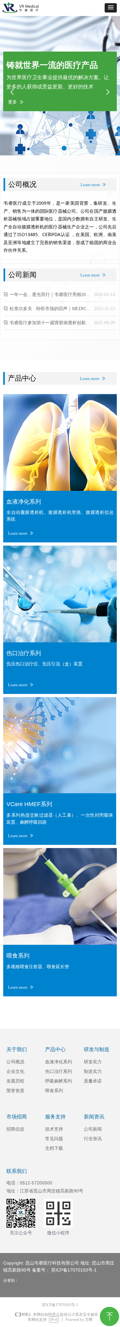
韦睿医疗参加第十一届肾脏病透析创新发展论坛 (50, 322)
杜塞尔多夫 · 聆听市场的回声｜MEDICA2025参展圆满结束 (50, 308)
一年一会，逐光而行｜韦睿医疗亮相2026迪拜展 (50, 294)
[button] (111, 7)
